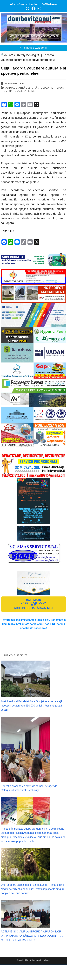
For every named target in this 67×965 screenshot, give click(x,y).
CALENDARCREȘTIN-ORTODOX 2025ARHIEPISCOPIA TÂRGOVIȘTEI (33, 604)
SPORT (61, 87)
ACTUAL (10, 87)
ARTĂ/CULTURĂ (28, 87)
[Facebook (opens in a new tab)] (33, 8)
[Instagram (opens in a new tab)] (39, 8)
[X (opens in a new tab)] (27, 8)
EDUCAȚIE (47, 87)
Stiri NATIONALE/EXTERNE (19, 91)
